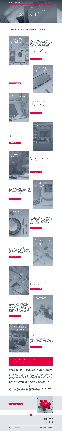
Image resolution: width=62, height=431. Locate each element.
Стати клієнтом (14, 404)
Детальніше (34, 59)
